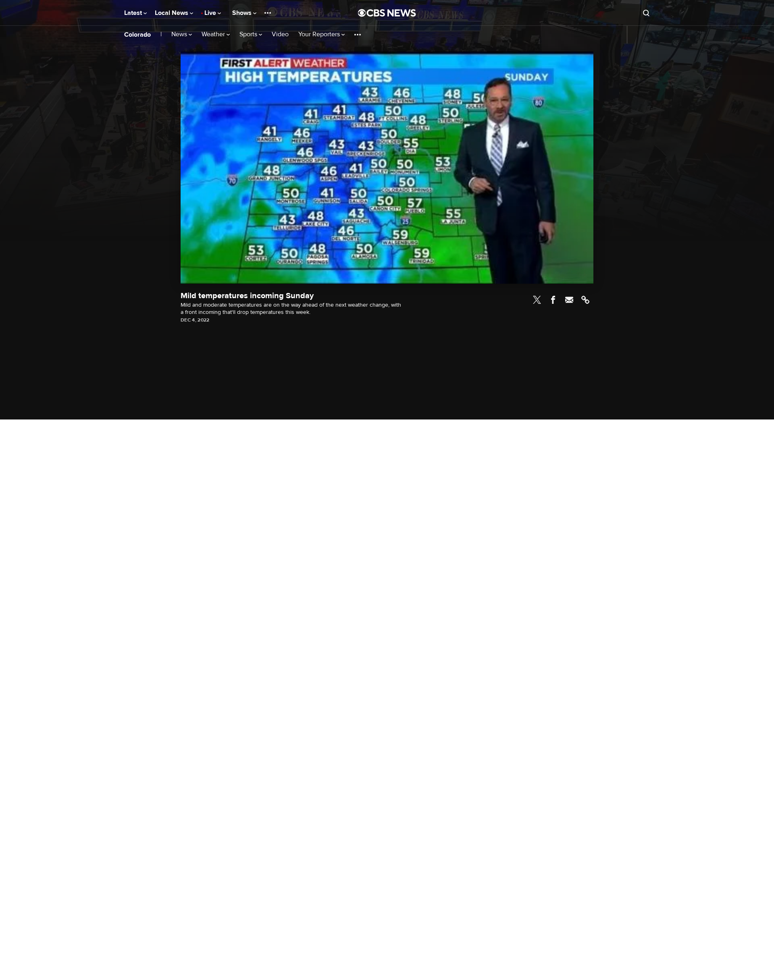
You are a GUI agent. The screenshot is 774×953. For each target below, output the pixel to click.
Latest (134, 13)
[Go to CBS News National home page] (387, 13)
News (180, 34)
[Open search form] (646, 13)
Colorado (137, 35)
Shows (242, 13)
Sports (249, 34)
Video (280, 34)
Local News (172, 13)
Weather (214, 34)
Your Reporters (319, 34)
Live (211, 13)
